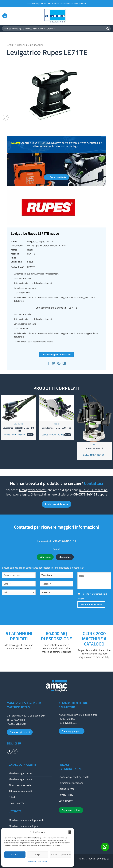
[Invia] (107, 28)
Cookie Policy (31, 861)
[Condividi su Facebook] (48, 363)
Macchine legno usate (20, 773)
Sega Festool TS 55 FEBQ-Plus (56, 427)
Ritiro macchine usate (20, 785)
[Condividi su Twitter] (54, 363)
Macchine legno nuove (20, 779)
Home (10, 45)
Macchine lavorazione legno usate (26, 820)
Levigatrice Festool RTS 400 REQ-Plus (19, 429)
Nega (37, 854)
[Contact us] (105, 847)
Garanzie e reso (67, 789)
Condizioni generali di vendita (74, 777)
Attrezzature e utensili (20, 791)
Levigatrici (36, 45)
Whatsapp (45, 557)
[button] (69, 832)
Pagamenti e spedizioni (71, 783)
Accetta (14, 854)
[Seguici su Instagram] (14, 751)
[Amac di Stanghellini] (56, 16)
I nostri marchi (16, 803)
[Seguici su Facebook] (9, 751)
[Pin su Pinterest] (59, 363)
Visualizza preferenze (61, 854)
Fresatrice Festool (94, 448)
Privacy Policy (42, 861)
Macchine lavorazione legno (23, 826)
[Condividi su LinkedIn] (64, 363)
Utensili (22, 45)
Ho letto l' (92, 596)
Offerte (12, 797)
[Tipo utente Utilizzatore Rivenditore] (56, 576)
